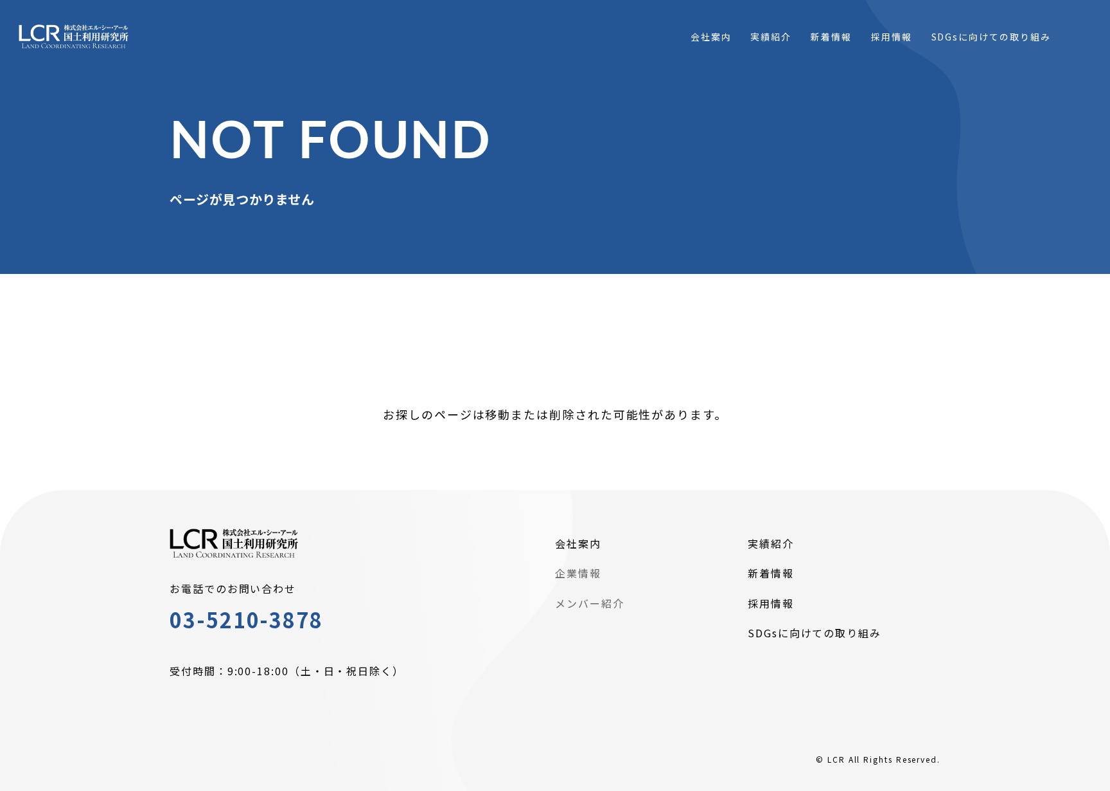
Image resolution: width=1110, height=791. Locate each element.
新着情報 (771, 573)
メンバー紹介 (589, 603)
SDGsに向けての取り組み (814, 633)
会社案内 (578, 543)
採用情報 (771, 603)
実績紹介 (771, 543)
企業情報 (578, 573)
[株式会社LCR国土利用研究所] (73, 37)
